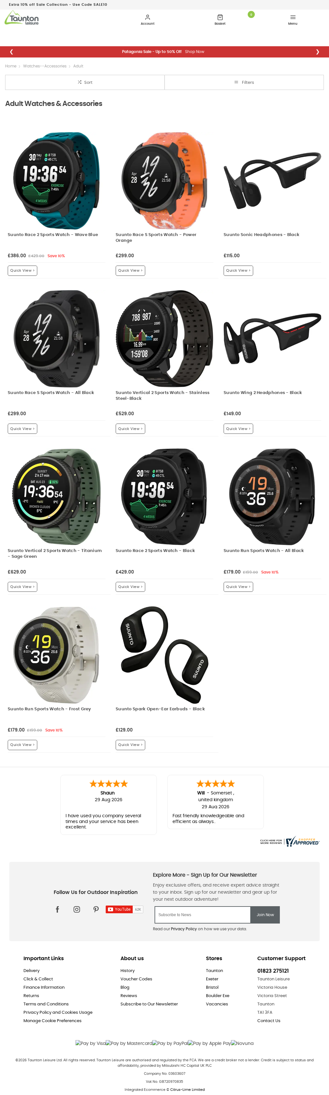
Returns (31, 996)
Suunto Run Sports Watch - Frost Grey (49, 709)
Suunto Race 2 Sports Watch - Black (155, 551)
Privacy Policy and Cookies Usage (58, 1013)
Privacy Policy (184, 929)
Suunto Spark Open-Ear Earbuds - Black (160, 709)
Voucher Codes (136, 979)
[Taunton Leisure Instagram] (77, 909)
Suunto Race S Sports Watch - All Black (51, 393)
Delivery (31, 971)
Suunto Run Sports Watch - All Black (264, 551)
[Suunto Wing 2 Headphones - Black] (272, 339)
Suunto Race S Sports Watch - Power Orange (156, 238)
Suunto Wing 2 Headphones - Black (263, 393)
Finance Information (44, 988)
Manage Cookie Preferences (52, 1021)
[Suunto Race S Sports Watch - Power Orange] (164, 181)
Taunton (214, 971)
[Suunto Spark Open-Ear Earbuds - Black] (164, 655)
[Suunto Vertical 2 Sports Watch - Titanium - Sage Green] (56, 497)
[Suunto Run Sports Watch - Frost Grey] (56, 655)
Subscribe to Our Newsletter (149, 1004)
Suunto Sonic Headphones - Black (261, 235)
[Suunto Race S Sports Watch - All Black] (56, 339)
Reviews (128, 996)
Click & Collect (38, 979)
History (127, 971)
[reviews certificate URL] (289, 840)
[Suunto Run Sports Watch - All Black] (272, 497)
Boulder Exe (217, 996)
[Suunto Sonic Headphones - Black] (272, 181)
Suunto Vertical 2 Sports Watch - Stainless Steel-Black (163, 396)
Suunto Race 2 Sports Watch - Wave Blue (53, 235)
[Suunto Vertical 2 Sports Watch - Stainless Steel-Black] (164, 339)
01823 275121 (273, 971)
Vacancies (217, 1004)
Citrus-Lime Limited (187, 1089)
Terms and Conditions (46, 1004)
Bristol (212, 988)
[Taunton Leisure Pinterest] (96, 909)
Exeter (212, 979)
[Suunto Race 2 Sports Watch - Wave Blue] (56, 181)
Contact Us (268, 1021)
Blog (124, 988)
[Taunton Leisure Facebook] (57, 909)
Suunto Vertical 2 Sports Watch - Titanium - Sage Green (55, 554)
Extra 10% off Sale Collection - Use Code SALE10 (58, 4)
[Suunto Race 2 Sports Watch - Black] (164, 497)
